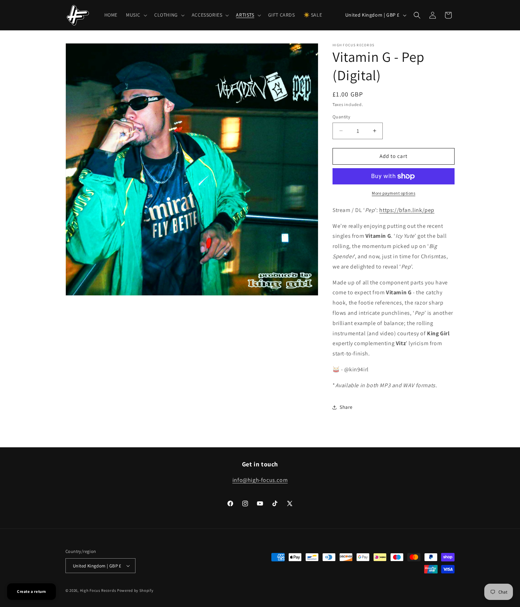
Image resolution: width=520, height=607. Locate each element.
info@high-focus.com (260, 480)
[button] (136, 14)
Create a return (31, 591)
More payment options (393, 193)
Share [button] (346, 407)
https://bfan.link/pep (406, 210)
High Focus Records (98, 590)
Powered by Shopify (135, 590)
